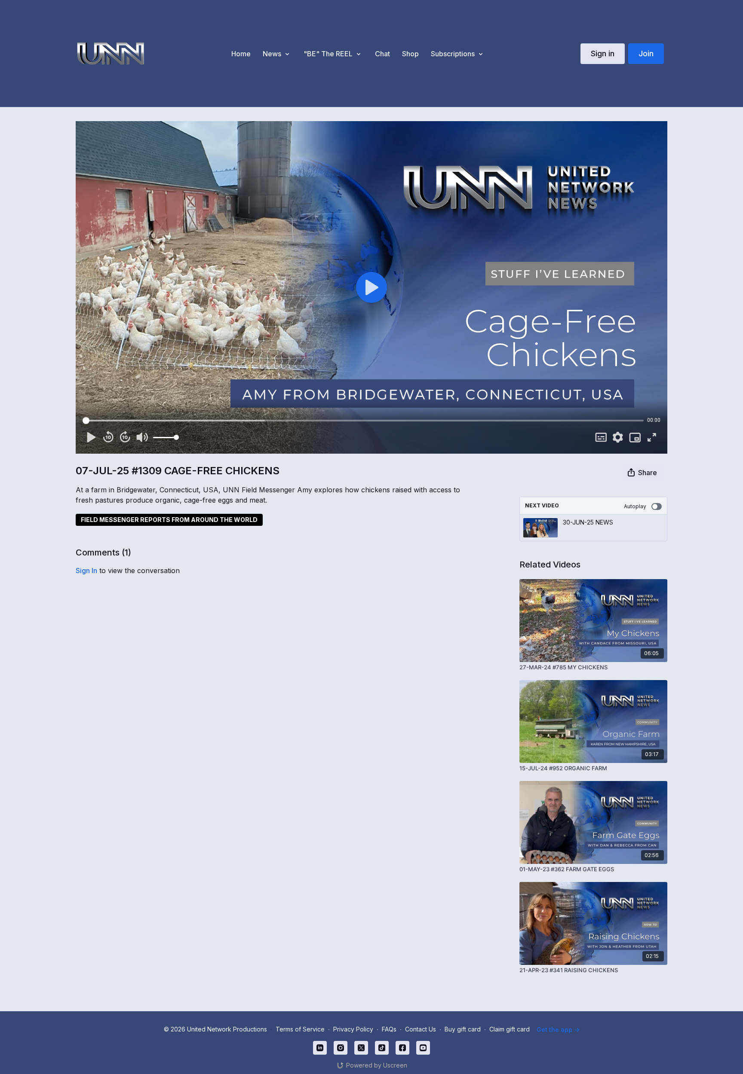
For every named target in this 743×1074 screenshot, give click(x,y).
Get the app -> (558, 1029)
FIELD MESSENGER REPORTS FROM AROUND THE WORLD (169, 519)
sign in (86, 570)
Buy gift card (463, 1029)
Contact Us (420, 1029)
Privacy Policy (353, 1029)
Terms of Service (300, 1029)
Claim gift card (509, 1029)
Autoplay (635, 506)
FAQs (389, 1029)
